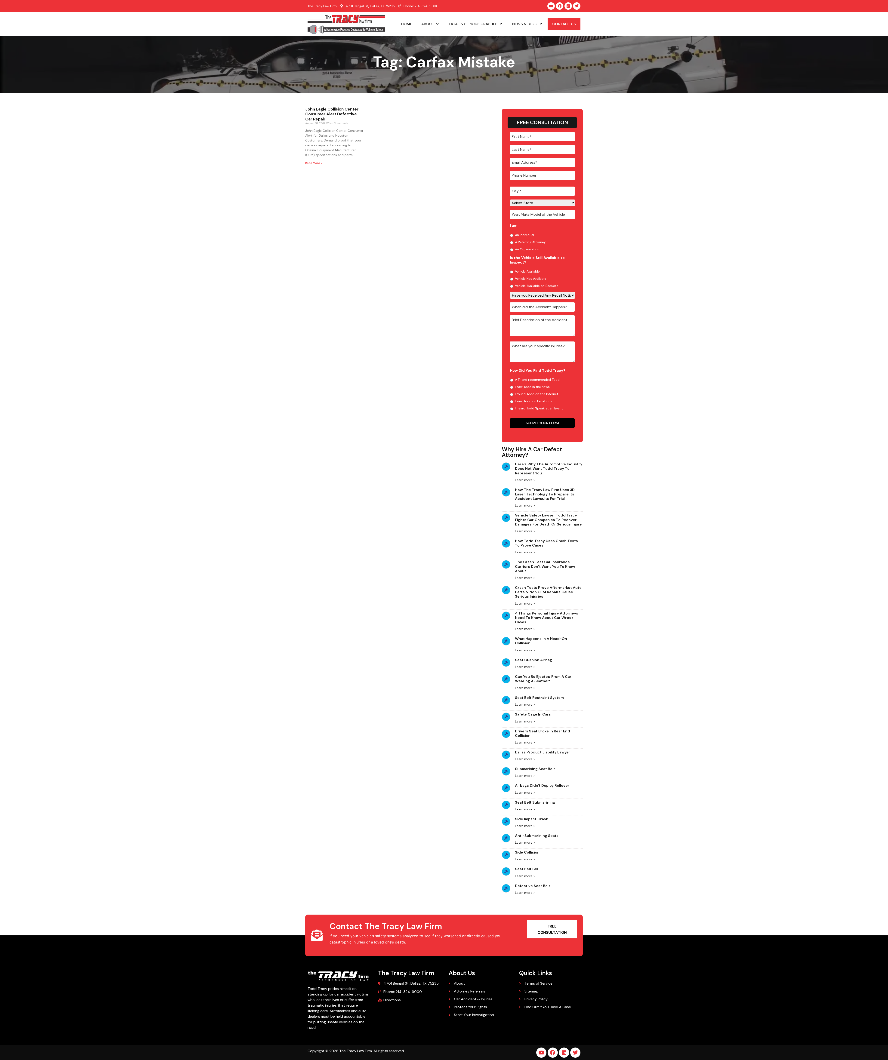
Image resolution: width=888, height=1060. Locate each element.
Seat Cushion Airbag (533, 660)
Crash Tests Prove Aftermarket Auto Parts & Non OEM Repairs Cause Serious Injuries (548, 592)
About (427, 24)
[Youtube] (551, 6)
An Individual (524, 235)
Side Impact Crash (531, 819)
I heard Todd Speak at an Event (539, 408)
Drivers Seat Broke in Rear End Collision (542, 733)
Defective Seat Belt (532, 885)
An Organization (527, 249)
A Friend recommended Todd (537, 380)
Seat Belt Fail (526, 868)
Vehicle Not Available (530, 279)
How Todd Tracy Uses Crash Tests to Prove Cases (546, 543)
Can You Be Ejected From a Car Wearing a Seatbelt (543, 678)
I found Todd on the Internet (536, 394)
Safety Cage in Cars (533, 714)
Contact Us (564, 24)
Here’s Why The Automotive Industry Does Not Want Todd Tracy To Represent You (548, 468)
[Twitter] (576, 6)
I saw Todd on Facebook (533, 401)
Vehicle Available (527, 271)
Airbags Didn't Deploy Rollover (542, 785)
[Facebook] (559, 6)
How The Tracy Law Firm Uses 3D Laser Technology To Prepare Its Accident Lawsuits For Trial (545, 494)
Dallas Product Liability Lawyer (542, 752)
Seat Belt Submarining (535, 802)
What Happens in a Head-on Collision (541, 640)
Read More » (313, 163)
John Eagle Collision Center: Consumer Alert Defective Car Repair (332, 114)
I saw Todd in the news (532, 387)
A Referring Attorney (530, 242)
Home (406, 24)
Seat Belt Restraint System (539, 697)
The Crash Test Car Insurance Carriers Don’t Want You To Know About (545, 566)
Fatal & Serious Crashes (473, 24)
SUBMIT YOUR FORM (542, 423)
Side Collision (527, 852)
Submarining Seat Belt (535, 768)
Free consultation (552, 929)
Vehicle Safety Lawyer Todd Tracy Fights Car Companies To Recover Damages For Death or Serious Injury (548, 519)
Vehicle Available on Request (536, 286)
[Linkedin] (568, 6)
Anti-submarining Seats (536, 835)
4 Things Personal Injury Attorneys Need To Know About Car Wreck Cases (546, 617)
